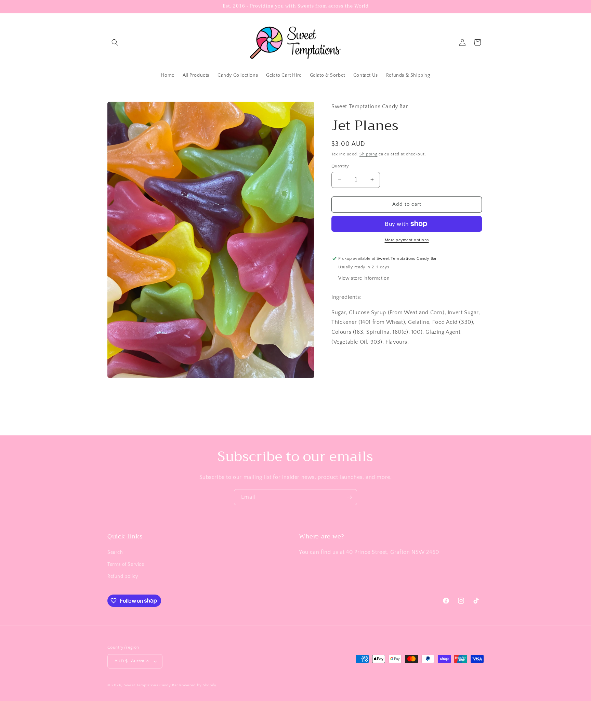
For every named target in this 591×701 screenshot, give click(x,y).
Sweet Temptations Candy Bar (151, 685)
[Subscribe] (349, 497)
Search (115, 552)
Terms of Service (125, 564)
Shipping (368, 154)
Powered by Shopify (197, 685)
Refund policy (122, 576)
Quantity (340, 166)
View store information (364, 278)
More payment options (407, 240)
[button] (114, 42)
